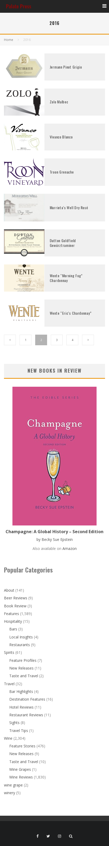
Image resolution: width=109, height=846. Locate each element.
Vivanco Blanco (61, 137)
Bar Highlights (21, 691)
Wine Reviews (21, 777)
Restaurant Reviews (26, 714)
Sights (14, 722)
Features (11, 613)
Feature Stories (22, 745)
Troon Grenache (62, 172)
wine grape (13, 785)
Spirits (9, 652)
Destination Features (27, 699)
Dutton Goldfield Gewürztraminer (63, 243)
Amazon (69, 548)
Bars (13, 629)
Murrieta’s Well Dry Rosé (69, 207)
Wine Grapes (20, 769)
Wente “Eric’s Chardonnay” (71, 313)
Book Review (15, 605)
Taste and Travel (23, 675)
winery (9, 792)
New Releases (21, 668)
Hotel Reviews (21, 707)
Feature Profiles (23, 660)
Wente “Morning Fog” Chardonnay (66, 278)
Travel (9, 683)
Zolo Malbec (59, 101)
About (9, 590)
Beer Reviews (15, 597)
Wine (8, 738)
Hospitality (13, 621)
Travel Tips (18, 730)
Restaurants (19, 644)
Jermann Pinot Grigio (66, 67)
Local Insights (21, 636)
